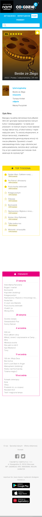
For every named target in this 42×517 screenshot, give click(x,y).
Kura (6, 382)
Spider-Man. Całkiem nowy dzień (20, 174)
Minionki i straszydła (16, 229)
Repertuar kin (24, 16)
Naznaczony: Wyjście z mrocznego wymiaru (20, 211)
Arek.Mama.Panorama (13, 285)
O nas (6, 446)
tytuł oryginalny (19, 88)
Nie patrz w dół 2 (11, 345)
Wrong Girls (9, 311)
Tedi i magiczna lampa (13, 392)
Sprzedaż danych (16, 446)
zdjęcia (16, 101)
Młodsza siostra (10, 343)
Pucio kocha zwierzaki (17, 186)
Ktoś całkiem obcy (11, 335)
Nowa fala (8, 300)
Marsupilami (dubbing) (13, 366)
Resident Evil (9, 390)
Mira (6, 340)
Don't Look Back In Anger (14, 364)
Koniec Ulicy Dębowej (17, 217)
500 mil (7, 332)
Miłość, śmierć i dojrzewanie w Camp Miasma (21, 337)
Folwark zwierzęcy (11, 380)
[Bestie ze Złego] (5, 90)
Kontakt (20, 450)
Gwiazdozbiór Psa (11, 322)
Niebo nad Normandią (13, 369)
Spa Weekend (10, 348)
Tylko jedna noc (14, 223)
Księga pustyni (14, 193)
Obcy (6, 385)
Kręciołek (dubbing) (12, 293)
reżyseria (17, 95)
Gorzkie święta (10, 319)
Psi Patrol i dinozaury (17, 180)
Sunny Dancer (10, 324)
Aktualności (10, 16)
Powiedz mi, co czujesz (13, 387)
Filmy (34, 16)
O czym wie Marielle (12, 303)
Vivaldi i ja (8, 308)
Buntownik (12, 205)
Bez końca (8, 361)
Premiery (20, 20)
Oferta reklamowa (30, 446)
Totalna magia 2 (10, 371)
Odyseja (11, 199)
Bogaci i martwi (10, 287)
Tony (6, 350)
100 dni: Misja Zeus (12, 358)
